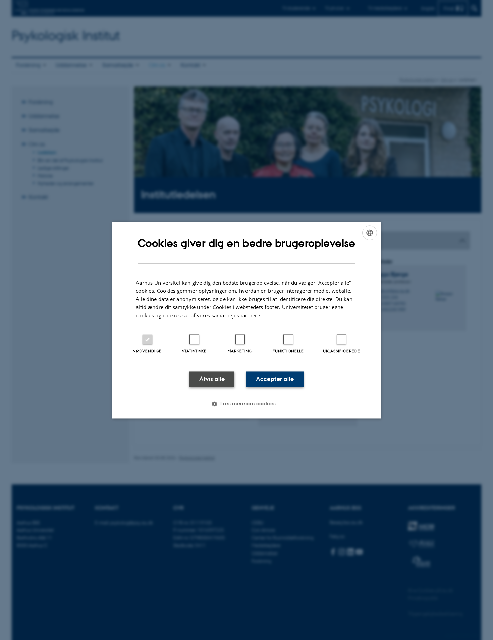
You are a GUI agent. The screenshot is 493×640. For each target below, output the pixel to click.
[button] (246, 404)
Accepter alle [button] (275, 379)
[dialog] (246, 320)
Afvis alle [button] (212, 379)
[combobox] (369, 232)
